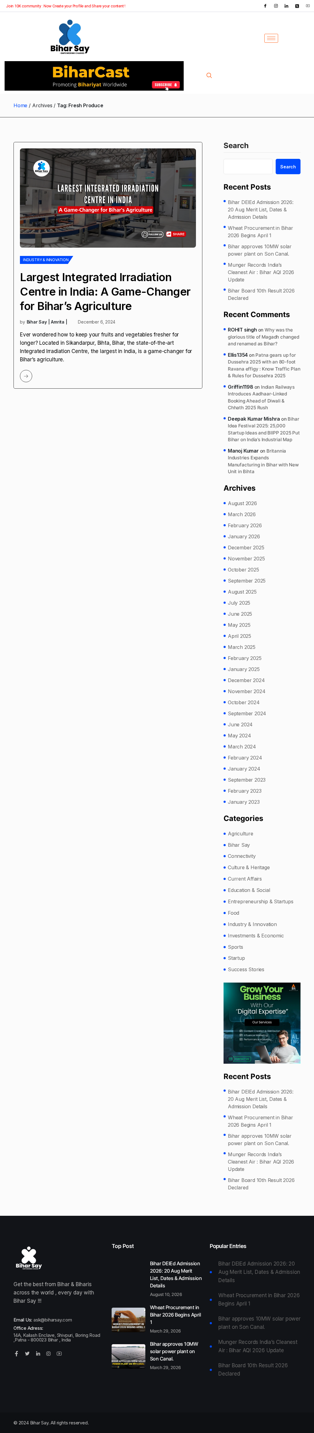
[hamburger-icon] (271, 38)
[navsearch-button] (209, 75)
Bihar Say (239, 845)
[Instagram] (276, 5)
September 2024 (247, 713)
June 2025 (240, 614)
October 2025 (243, 570)
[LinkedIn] (286, 5)
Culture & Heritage (249, 867)
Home (20, 105)
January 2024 (244, 769)
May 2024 (239, 735)
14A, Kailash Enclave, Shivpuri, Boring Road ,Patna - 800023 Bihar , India (56, 1337)
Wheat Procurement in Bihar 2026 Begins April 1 (260, 231)
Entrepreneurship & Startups (260, 901)
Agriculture (240, 833)
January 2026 (244, 536)
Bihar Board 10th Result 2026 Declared (261, 294)
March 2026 (242, 514)
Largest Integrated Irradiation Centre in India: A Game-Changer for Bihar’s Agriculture (105, 291)
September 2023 (247, 780)
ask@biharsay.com (52, 1319)
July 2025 (239, 603)
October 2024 (244, 702)
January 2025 (244, 669)
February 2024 (245, 758)
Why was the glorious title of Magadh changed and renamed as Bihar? (263, 337)
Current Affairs (245, 879)
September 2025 (247, 581)
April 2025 (239, 636)
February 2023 (244, 791)
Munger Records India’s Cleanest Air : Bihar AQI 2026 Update (261, 272)
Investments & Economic (256, 935)
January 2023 (244, 802)
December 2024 (246, 680)
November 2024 (246, 691)
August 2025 (242, 592)
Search (236, 146)
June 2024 (240, 724)
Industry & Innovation (46, 259)
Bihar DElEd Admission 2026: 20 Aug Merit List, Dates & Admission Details (260, 209)
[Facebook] (265, 5)
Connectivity (242, 856)
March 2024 (242, 747)
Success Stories (246, 969)
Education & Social (249, 890)
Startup (236, 958)
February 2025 (244, 658)
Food (233, 913)
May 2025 (239, 625)
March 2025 (241, 647)
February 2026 (245, 525)
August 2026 (242, 503)
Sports (235, 947)
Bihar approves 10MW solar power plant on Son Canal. (260, 250)
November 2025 (246, 559)
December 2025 (246, 547)
